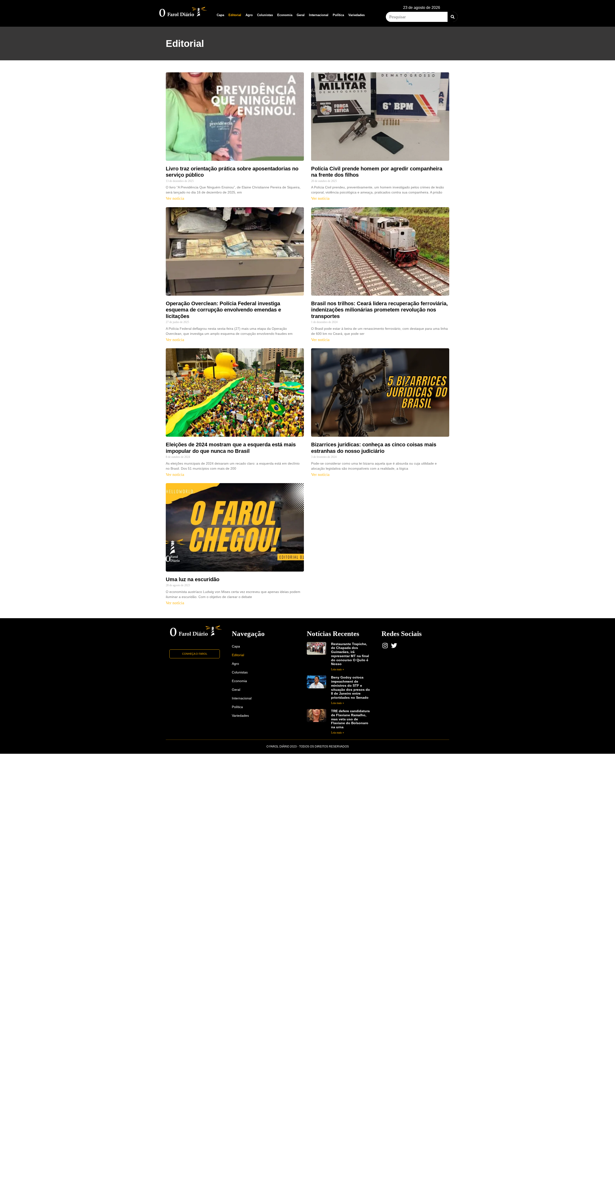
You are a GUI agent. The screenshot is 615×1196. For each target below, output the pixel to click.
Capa (220, 15)
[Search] (453, 17)
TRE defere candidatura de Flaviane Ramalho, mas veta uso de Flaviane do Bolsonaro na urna (350, 719)
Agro (249, 15)
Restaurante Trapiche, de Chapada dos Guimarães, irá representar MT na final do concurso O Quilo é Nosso (350, 654)
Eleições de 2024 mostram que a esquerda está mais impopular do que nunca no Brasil (231, 448)
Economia (284, 15)
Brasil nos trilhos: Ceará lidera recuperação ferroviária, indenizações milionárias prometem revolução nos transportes (379, 309)
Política (338, 15)
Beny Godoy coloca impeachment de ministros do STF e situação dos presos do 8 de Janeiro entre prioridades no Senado (350, 687)
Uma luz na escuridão (192, 579)
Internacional (318, 15)
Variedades (356, 15)
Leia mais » (337, 669)
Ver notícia (175, 198)
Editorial (234, 15)
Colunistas (265, 15)
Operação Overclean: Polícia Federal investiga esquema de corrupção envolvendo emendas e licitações (223, 309)
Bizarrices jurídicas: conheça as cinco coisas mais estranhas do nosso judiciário (373, 448)
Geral (301, 15)
